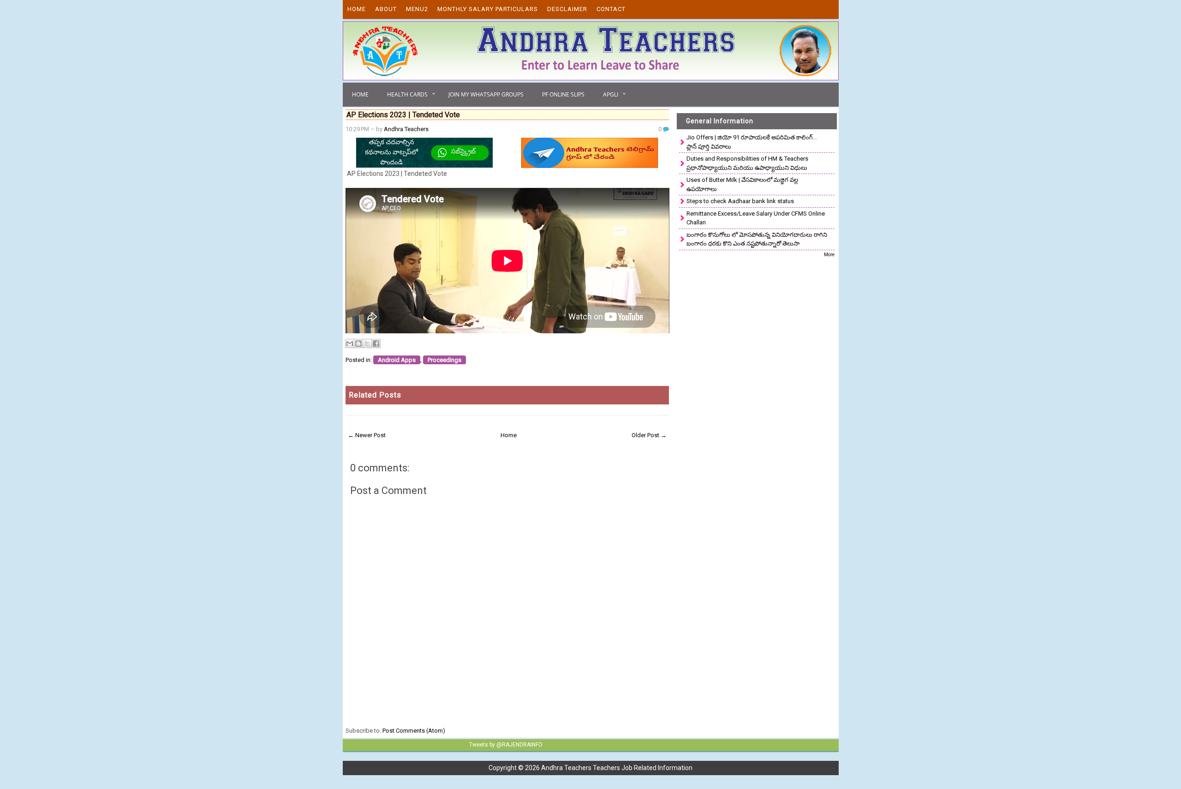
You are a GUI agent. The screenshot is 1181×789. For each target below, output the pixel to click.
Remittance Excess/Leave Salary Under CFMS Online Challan (755, 218)
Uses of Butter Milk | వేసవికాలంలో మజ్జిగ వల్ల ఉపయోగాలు (742, 184)
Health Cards (407, 94)
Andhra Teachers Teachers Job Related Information (616, 767)
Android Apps (397, 359)
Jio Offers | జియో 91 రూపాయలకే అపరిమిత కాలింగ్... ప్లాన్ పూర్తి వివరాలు (751, 142)
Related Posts (375, 395)
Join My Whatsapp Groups (486, 94)
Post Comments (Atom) (413, 730)
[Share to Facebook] (376, 343)
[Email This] (349, 343)
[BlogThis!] (358, 343)
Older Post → (649, 435)
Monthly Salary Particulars (487, 9)
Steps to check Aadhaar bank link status (740, 201)
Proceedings (444, 359)
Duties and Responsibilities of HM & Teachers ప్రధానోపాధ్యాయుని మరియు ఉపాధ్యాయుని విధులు (747, 163)
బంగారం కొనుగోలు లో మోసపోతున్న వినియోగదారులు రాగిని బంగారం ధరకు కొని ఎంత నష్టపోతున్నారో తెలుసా (756, 239)
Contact (611, 9)
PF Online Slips (563, 94)
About (386, 9)
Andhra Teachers (406, 129)
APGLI (610, 94)
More (829, 255)
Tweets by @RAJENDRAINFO (506, 744)
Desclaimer (567, 9)
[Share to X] (367, 343)
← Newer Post (367, 435)
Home (356, 9)
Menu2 (417, 9)
